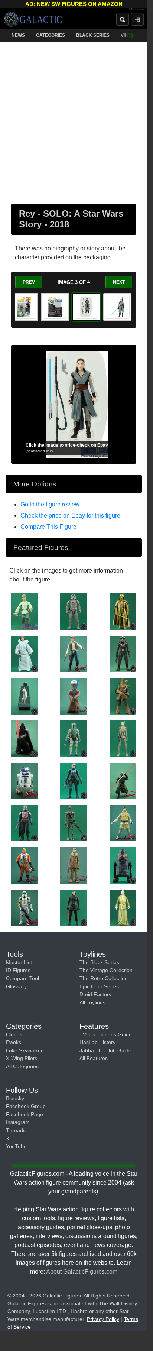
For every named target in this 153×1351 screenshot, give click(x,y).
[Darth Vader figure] (123, 611)
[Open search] (122, 19)
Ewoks (13, 1042)
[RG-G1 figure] (123, 865)
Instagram (18, 1122)
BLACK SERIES (93, 35)
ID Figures (18, 970)
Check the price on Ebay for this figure (70, 515)
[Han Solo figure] (73, 654)
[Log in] (137, 19)
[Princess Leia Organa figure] (24, 654)
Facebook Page (24, 1114)
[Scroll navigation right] (132, 35)
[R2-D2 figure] (24, 780)
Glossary (16, 986)
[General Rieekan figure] (123, 823)
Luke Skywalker (24, 1050)
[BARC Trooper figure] (24, 907)
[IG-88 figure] (73, 823)
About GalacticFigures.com (81, 1272)
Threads (16, 1130)
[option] (24, 307)
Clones (14, 1034)
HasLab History (97, 1042)
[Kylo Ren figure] (73, 907)
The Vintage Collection (106, 970)
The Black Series (99, 962)
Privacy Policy (103, 1319)
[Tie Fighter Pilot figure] (123, 654)
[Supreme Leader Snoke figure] (123, 907)
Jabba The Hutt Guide (105, 1050)
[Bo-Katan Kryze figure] (73, 780)
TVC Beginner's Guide (105, 1034)
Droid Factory (95, 994)
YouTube (16, 1146)
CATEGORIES (50, 35)
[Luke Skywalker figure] (24, 611)
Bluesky (15, 1098)
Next (119, 282)
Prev (29, 282)
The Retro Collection (103, 978)
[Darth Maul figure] (123, 780)
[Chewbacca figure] (123, 696)
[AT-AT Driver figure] (73, 611)
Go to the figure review (49, 504)
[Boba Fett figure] (73, 738)
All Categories (22, 1066)
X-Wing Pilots (21, 1058)
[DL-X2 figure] (24, 696)
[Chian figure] (73, 696)
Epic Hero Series (99, 986)
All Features (93, 1058)
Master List (19, 962)
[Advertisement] (76, 121)
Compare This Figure (48, 527)
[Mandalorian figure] (24, 823)
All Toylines (92, 1002)
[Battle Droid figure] (123, 738)
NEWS (18, 35)
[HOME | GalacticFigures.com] (34, 19)
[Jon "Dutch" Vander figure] (24, 865)
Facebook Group (26, 1106)
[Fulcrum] (137, 9)
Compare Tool (22, 978)
